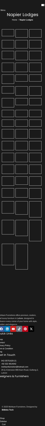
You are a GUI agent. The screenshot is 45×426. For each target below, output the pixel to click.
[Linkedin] (7, 329)
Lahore (20, 318)
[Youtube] (13, 329)
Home (14, 20)
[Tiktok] (19, 329)
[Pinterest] (25, 329)
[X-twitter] (31, 329)
